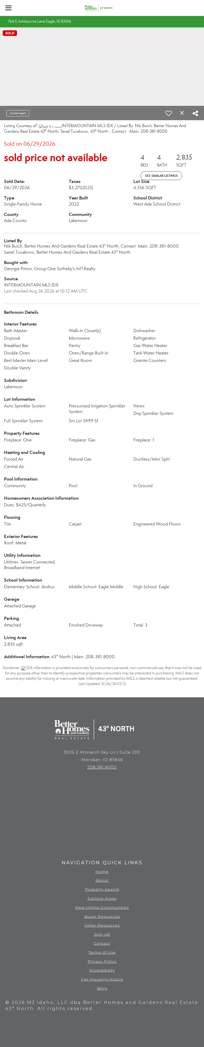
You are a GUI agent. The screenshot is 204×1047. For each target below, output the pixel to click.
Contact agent (18, 113)
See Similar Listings (161, 176)
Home (102, 871)
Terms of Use (102, 952)
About (102, 880)
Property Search (102, 889)
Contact (102, 943)
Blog (102, 988)
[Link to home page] (102, 8)
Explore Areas (102, 898)
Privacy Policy (102, 961)
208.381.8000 (102, 767)
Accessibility (102, 970)
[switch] (168, 113)
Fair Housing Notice (102, 979)
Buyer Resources (102, 916)
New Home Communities (102, 907)
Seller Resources (102, 925)
